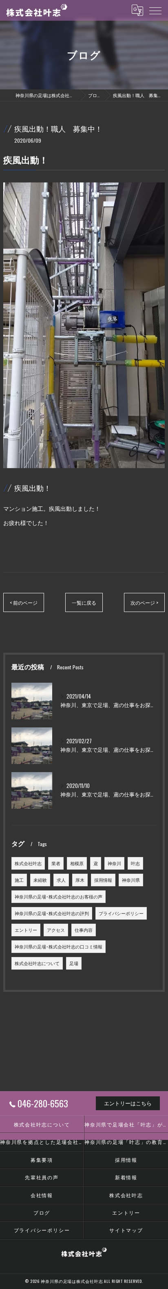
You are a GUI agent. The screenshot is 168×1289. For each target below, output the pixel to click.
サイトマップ (126, 1229)
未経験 (40, 880)
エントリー (26, 930)
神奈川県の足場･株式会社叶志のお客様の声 (58, 896)
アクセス (56, 930)
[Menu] (155, 10)
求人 (61, 880)
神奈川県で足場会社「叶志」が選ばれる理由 (126, 1124)
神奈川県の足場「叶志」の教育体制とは (126, 1141)
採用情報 (103, 880)
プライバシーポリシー (121, 913)
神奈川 (114, 863)
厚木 (79, 880)
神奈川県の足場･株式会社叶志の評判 (52, 913)
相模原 (77, 863)
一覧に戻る (84, 602)
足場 (73, 963)
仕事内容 (84, 930)
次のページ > (144, 602)
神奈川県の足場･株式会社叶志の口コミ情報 (58, 946)
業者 (55, 863)
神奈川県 (131, 880)
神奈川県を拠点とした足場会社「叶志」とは (42, 1141)
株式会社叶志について (37, 963)
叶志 (135, 863)
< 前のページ (24, 602)
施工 (19, 880)
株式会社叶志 (28, 863)
